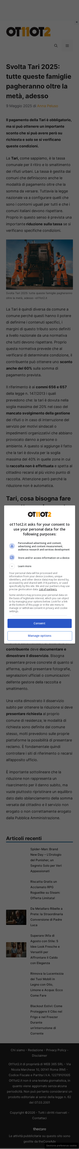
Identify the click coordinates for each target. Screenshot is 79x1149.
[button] (39, 566)
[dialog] (39, 574)
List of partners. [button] (48, 589)
